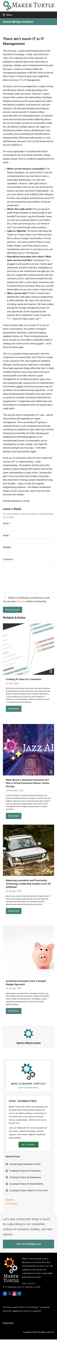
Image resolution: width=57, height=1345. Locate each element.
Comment (8, 559)
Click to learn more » (28, 1088)
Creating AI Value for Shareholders (26, 1184)
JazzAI (15, 1311)
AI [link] (6, 697)
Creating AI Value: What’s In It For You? (28, 1190)
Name (6, 523)
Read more (13, 709)
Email (6, 535)
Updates (10, 1200)
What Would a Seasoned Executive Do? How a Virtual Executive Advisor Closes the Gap (27, 783)
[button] (7, 14)
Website (7, 547)
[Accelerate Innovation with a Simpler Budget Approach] (28, 951)
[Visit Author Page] (28, 1033)
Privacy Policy (8, 1323)
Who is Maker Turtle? (28, 1083)
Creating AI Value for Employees (25, 1177)
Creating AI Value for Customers (23, 679)
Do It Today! (28, 1145)
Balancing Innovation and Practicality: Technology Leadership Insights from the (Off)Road (28, 883)
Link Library (11, 1203)
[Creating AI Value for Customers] (28, 649)
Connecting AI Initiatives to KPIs (25, 1164)
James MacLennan (28, 1042)
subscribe (21, 601)
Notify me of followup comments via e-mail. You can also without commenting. (26, 600)
